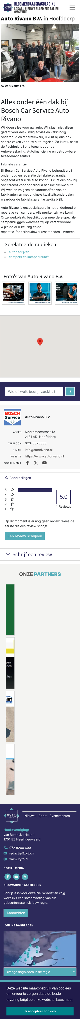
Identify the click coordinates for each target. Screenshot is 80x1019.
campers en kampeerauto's (29, 257)
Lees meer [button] (64, 999)
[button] (40, 342)
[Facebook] (8, 876)
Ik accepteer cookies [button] (40, 1011)
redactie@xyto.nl (21, 853)
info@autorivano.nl (38, 450)
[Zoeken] (70, 391)
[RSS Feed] (25, 876)
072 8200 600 (20, 848)
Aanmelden (15, 913)
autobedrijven (19, 252)
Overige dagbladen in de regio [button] (28, 972)
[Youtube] (16, 876)
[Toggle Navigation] (72, 7)
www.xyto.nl (18, 859)
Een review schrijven (25, 536)
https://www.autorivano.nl (44, 456)
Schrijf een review (31, 554)
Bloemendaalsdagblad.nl (34, 4)
